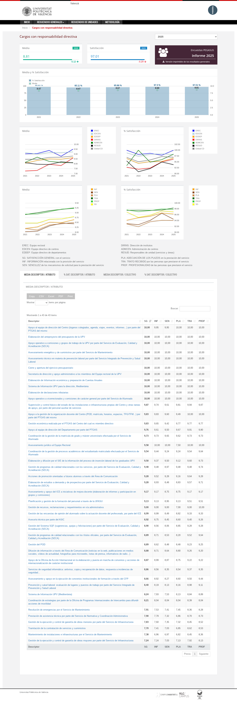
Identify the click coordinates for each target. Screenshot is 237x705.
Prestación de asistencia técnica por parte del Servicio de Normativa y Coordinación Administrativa (78, 616)
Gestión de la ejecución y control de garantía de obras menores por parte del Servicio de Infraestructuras (81, 622)
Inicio (25, 27)
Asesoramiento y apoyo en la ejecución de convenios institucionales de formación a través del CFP (78, 578)
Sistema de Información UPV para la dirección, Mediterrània (58, 386)
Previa (187, 654)
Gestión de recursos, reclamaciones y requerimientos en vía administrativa (66, 507)
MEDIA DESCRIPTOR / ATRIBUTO (39, 274)
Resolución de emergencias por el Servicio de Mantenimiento (59, 609)
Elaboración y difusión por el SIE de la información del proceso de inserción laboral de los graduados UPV (81, 460)
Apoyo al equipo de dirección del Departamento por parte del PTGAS (62, 429)
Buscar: (175, 308)
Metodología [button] (112, 22)
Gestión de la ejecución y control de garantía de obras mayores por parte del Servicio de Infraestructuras (81, 640)
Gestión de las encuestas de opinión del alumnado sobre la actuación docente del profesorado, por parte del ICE (84, 513)
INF (156, 321)
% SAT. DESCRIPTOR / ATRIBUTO (79, 274)
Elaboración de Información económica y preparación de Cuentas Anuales (65, 380)
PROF (202, 321)
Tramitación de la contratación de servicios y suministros (57, 628)
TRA (189, 321)
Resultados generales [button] (49, 22)
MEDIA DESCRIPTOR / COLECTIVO (120, 274)
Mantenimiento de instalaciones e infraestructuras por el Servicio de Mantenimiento (70, 634)
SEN (167, 321)
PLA (178, 321)
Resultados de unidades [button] (84, 22)
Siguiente (203, 654)
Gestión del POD (36, 544)
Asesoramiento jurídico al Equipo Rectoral (49, 445)
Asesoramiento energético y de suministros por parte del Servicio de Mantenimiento (70, 352)
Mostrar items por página (46, 302)
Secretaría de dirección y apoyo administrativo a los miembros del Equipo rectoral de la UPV (74, 374)
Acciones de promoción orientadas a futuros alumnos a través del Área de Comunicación (73, 476)
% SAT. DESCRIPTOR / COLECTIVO (161, 274)
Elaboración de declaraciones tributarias (48, 392)
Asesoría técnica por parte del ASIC (46, 519)
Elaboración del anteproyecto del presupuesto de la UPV (56, 337)
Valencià (74, 3)
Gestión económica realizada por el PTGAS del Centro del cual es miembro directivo (70, 423)
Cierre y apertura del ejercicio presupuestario (50, 368)
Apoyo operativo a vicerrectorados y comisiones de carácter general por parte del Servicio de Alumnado (80, 398)
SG (145, 321)
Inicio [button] (27, 22)
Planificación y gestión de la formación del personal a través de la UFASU (65, 501)
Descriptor (33, 321)
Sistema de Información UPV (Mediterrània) (50, 594)
